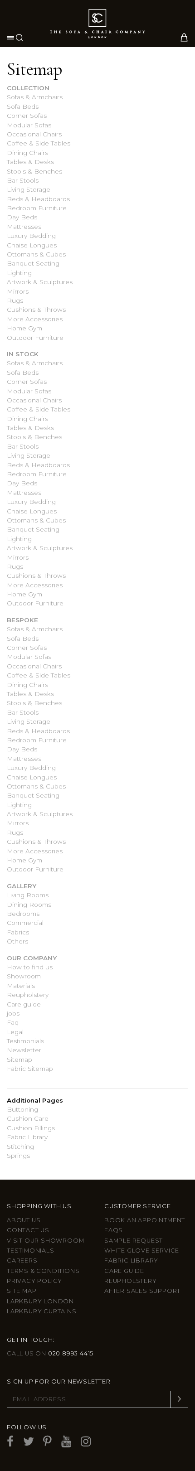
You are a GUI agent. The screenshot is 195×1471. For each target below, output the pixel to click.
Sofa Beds (23, 106)
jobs (13, 1013)
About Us (23, 1220)
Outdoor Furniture (35, 337)
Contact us (28, 1230)
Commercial (25, 922)
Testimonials (25, 1041)
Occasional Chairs (34, 134)
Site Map (21, 1290)
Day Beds (22, 217)
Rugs (15, 300)
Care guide (24, 1004)
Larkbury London (40, 1301)
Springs (18, 1155)
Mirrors (18, 291)
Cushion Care (28, 1118)
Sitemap (19, 1059)
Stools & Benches (34, 171)
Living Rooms (28, 895)
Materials (21, 985)
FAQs (113, 1230)
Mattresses (24, 226)
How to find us (30, 967)
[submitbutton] (179, 1399)
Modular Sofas (29, 125)
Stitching (20, 1146)
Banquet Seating (33, 263)
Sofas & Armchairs (35, 97)
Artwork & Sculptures (40, 281)
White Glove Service (141, 1250)
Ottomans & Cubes (36, 254)
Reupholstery (28, 994)
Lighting (19, 272)
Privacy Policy (34, 1280)
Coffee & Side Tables (38, 143)
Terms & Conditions (43, 1271)
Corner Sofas (27, 115)
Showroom (24, 976)
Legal (15, 1032)
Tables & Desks (30, 161)
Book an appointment (144, 1220)
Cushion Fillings (31, 1128)
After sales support (142, 1290)
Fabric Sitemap (30, 1068)
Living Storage (28, 189)
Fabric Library (27, 1137)
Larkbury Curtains (42, 1311)
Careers (22, 1260)
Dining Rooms (29, 904)
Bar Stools (23, 180)
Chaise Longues (32, 245)
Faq (13, 1022)
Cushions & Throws (36, 309)
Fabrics (18, 932)
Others (17, 941)
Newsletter (24, 1050)
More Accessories (35, 319)
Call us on (50, 1353)
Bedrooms (23, 913)
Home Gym (24, 328)
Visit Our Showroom (45, 1240)
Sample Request (133, 1240)
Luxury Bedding (31, 235)
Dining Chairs (27, 152)
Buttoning (22, 1109)
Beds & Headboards (38, 199)
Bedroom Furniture (37, 208)
